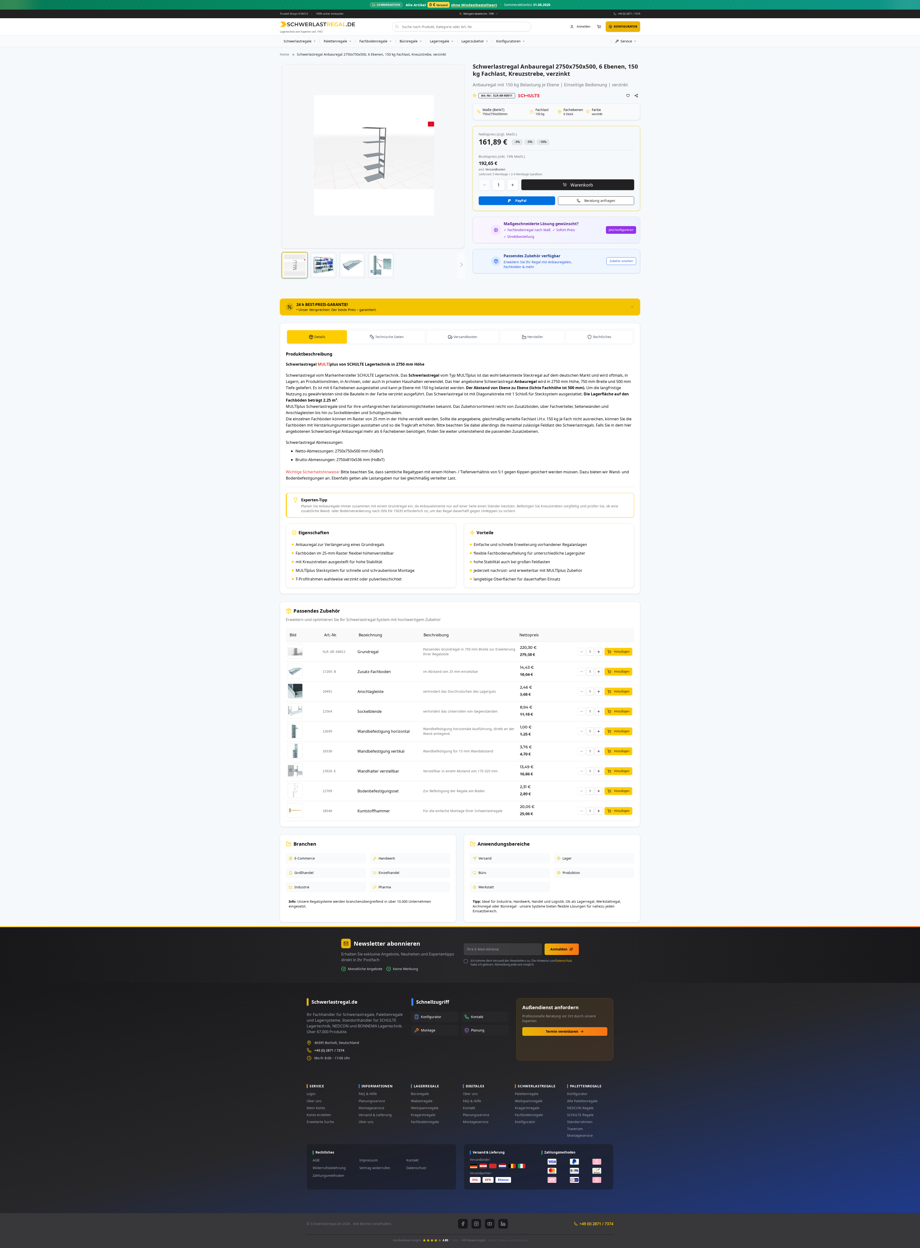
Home (284, 54)
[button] (295, 265)
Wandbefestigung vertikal (380, 751)
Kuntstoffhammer (373, 811)
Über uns (314, 1101)
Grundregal (368, 651)
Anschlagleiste (370, 691)
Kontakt (469, 1108)
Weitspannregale (424, 1108)
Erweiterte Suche (320, 1121)
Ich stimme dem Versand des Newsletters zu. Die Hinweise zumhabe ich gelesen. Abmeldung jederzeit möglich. (521, 963)
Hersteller (535, 336)
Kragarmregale (423, 1115)
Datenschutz (563, 961)
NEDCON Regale (580, 1108)
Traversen (575, 1128)
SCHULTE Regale (580, 1115)
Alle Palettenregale (582, 1101)
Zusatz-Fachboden (374, 671)
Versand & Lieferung (375, 1115)
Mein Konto (316, 1108)
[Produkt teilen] (636, 96)
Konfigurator (525, 1121)
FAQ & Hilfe (368, 1093)
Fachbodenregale (425, 1121)
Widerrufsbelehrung (329, 1168)
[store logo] (317, 24)
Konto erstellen (319, 1115)
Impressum (368, 1160)
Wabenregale (421, 1101)
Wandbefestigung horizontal (383, 731)
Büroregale (420, 1093)
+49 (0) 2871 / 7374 (629, 13)
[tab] (460, 307)
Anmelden (558, 949)
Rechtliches (602, 336)
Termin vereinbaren (562, 1031)
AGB (316, 1160)
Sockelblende (369, 711)
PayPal (520, 200)
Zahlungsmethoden (328, 1175)
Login (311, 1093)
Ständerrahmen (579, 1121)
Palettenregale (526, 1093)
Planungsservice (372, 1101)
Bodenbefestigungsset (378, 791)
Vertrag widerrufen (374, 1168)
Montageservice (371, 1108)
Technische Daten (389, 336)
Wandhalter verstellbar (378, 771)
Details (319, 336)
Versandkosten (465, 336)
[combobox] (461, 26)
